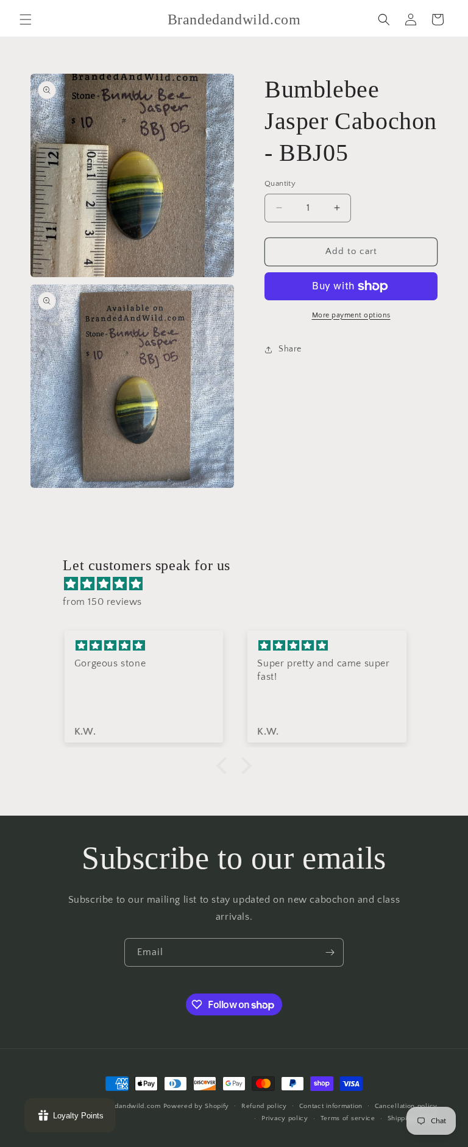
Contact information (331, 1106)
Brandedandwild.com (126, 1106)
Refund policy (264, 1106)
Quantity (280, 183)
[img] (240, 584)
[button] (25, 19)
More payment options (351, 315)
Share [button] (290, 349)
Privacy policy (284, 1118)
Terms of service (348, 1118)
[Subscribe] (329, 952)
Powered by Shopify (196, 1106)
